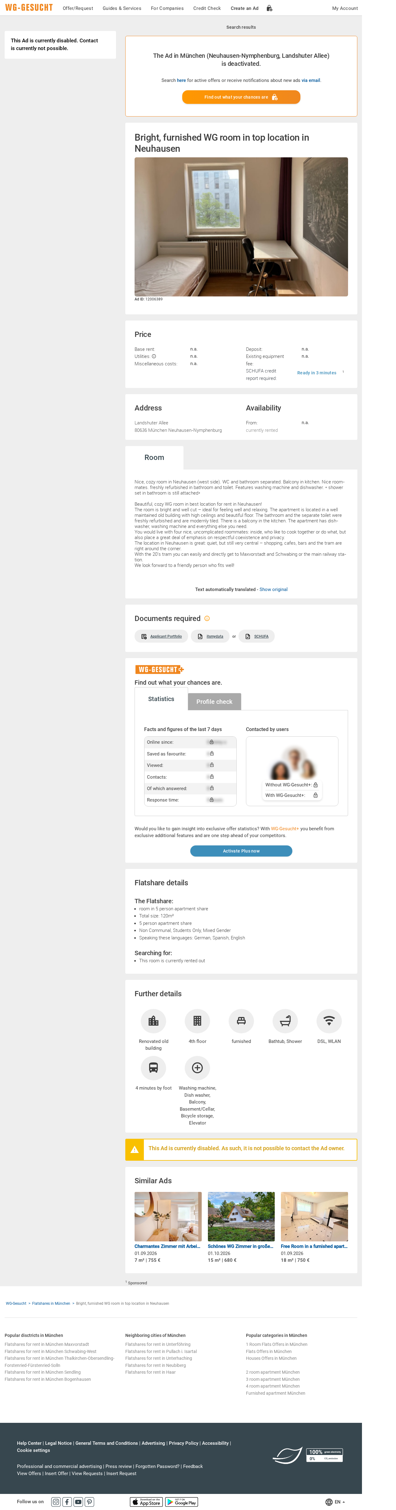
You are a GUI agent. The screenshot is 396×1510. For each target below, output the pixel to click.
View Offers (29, 1473)
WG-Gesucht (16, 1303)
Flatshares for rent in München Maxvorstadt (47, 1344)
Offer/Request (78, 8)
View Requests (87, 1473)
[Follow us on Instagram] (56, 1501)
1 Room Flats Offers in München (277, 1344)
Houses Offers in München (271, 1358)
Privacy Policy (183, 1443)
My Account (345, 8)
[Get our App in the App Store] (147, 1501)
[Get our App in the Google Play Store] (182, 1501)
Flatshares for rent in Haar (150, 1372)
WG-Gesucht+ (285, 829)
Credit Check (207, 8)
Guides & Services (122, 8)
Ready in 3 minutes (316, 372)
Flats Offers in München (269, 1351)
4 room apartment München (273, 1386)
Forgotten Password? (157, 1466)
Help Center (29, 1443)
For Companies (167, 8)
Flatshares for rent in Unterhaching (158, 1358)
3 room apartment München (273, 1379)
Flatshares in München (51, 1303)
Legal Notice (58, 1443)
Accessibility (215, 1443)
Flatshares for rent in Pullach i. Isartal (161, 1351)
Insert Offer (56, 1473)
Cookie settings (33, 1450)
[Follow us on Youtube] (78, 1501)
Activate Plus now (241, 851)
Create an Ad (245, 8)
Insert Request (121, 1473)
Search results (241, 27)
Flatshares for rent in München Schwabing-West (51, 1351)
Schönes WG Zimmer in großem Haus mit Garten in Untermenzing (241, 1246)
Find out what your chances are (236, 97)
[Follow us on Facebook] (67, 1501)
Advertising (153, 1443)
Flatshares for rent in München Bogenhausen (48, 1379)
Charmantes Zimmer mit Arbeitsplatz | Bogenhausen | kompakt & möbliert (168, 1246)
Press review (118, 1466)
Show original (274, 589)
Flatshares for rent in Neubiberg (155, 1365)
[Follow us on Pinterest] (89, 1501)
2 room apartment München (273, 1372)
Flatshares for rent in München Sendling (43, 1372)
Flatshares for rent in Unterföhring (158, 1344)
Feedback (193, 1466)
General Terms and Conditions (106, 1443)
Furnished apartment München (275, 1393)
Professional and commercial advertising (59, 1466)
